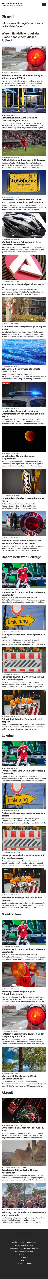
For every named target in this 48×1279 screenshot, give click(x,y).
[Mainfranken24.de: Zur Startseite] (12, 4)
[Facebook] (17, 1234)
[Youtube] (30, 1234)
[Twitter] (24, 1234)
